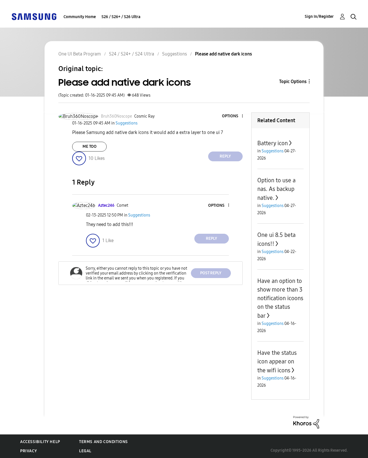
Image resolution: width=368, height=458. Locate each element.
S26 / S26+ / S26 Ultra (120, 16)
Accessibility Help (40, 441)
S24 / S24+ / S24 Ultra (131, 54)
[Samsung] (34, 16)
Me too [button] (90, 146)
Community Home (80, 16)
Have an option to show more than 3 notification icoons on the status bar (280, 298)
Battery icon (272, 143)
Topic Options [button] (292, 81)
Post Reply (210, 273)
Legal (85, 451)
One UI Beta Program (79, 54)
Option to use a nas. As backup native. (276, 189)
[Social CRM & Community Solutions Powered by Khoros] (306, 422)
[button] (233, 116)
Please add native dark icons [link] (223, 54)
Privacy (28, 451)
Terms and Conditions (103, 441)
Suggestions (174, 54)
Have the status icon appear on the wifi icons (277, 361)
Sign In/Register (319, 16)
